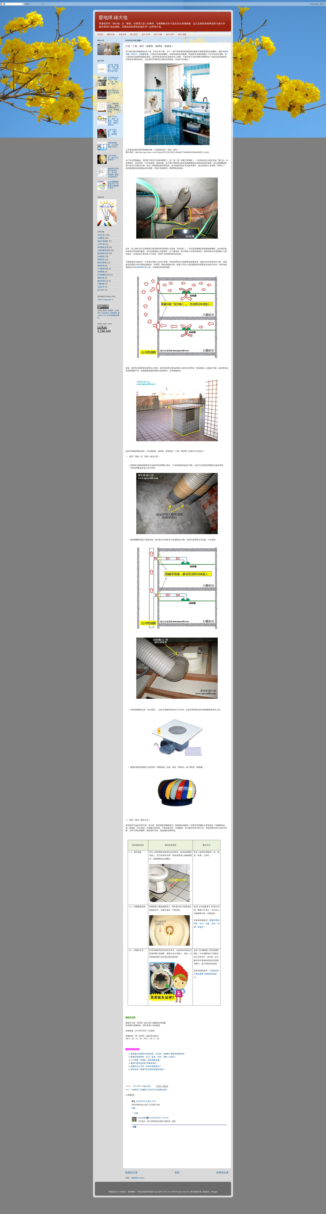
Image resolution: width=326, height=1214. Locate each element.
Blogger (214, 1192)
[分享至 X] (162, 1086)
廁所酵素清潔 (161, 1090)
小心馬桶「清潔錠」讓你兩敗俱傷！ (146, 1060)
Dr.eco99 (142, 1118)
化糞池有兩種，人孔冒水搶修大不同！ (113, 145)
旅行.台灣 (146, 34)
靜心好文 (101, 290)
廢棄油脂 (101, 278)
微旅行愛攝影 (102, 241)
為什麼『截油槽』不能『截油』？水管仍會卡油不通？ (113, 68)
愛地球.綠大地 (113, 17)
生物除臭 (135, 1090)
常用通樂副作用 (103, 275)
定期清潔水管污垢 (142, 267)
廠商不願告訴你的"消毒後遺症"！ (145, 1063)
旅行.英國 (182, 34)
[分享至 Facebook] (164, 1086)
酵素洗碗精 (101, 263)
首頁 (177, 1172)
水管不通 (101, 244)
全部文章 (122, 34)
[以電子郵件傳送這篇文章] (157, 1086)
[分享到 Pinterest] (167, 1086)
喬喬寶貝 (101, 259)
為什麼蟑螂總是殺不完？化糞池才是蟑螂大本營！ (113, 185)
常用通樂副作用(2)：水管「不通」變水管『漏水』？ (113, 81)
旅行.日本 (170, 34)
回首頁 (100, 34)
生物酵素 (143, 1090)
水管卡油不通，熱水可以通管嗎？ (113, 158)
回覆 (133, 1108)
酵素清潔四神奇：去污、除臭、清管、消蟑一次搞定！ (206, 923)
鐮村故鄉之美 (102, 281)
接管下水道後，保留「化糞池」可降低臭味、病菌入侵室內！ (113, 121)
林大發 (107, 310)
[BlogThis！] (159, 1086)
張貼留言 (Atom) (137, 1178)
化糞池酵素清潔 (103, 250)
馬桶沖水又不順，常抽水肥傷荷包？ (146, 1066)
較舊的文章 (222, 1172)
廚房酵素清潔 (102, 247)
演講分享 (101, 287)
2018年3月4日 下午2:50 (158, 1118)
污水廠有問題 (102, 269)
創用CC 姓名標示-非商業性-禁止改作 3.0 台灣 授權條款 (108, 313)
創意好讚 (101, 266)
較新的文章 (131, 1172)
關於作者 (111, 34)
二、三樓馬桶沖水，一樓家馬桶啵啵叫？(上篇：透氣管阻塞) (113, 108)
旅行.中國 (158, 34)
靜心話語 (134, 34)
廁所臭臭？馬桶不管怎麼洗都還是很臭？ (148, 1069)
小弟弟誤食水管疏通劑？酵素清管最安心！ (206, 974)
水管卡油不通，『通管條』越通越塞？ (112, 133)
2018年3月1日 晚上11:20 (146, 1101)
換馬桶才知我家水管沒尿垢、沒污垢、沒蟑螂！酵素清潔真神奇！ (158, 1054)
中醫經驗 (101, 284)
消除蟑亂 (101, 272)
